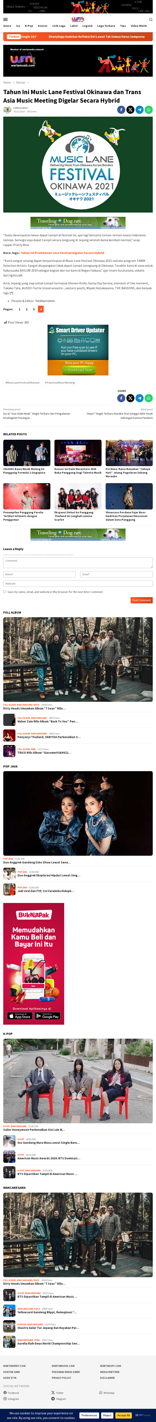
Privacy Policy (61, 1378)
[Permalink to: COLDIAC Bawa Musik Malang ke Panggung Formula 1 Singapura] (26, 453)
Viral (37, 1340)
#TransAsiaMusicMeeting (60, 382)
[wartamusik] (78, 19)
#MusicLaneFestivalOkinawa (22, 382)
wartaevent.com (14, 1366)
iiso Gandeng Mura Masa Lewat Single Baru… (48, 1143)
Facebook (13, 1393)
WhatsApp (109, 1393)
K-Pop (6, 1126)
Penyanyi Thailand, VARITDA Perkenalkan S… (49, 737)
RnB (33, 749)
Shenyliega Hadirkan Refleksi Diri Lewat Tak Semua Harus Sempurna (58, 37)
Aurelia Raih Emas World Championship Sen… (48, 1343)
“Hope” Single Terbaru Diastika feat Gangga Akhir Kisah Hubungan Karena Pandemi (119, 413)
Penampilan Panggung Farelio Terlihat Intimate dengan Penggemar (23, 516)
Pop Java (8, 858)
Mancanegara (24, 704)
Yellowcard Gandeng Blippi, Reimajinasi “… (47, 1312)
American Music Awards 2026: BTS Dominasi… (48, 1158)
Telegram (61, 1399)
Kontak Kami (11, 1372)
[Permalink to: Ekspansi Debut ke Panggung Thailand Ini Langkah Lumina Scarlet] (78, 496)
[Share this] (121, 110)
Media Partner (109, 1372)
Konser (21, 1324)
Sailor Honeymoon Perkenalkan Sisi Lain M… (34, 1130)
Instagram (13, 1399)
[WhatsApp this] (149, 110)
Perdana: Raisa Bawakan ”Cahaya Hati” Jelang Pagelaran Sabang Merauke (128, 472)
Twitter (59, 1393)
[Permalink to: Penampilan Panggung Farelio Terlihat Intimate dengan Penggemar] (26, 496)
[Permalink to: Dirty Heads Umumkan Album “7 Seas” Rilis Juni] (78, 659)
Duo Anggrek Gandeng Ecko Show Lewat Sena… (37, 862)
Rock (36, 704)
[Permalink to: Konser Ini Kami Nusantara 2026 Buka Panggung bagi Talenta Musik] (78, 453)
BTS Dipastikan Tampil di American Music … (47, 1174)
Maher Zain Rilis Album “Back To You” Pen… (47, 721)
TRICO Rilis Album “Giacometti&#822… (44, 753)
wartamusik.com (63, 1366)
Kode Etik (9, 1378)
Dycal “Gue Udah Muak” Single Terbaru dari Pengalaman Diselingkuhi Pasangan (36, 413)
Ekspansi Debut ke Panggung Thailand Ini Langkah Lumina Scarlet (73, 516)
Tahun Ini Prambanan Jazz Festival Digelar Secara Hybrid (62, 253)
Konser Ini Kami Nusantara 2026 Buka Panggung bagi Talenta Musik (78, 470)
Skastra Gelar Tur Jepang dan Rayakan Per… (48, 1328)
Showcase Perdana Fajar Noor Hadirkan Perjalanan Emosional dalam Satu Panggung (126, 516)
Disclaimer (107, 1378)
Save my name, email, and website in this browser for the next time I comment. (55, 592)
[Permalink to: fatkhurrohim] (7, 109)
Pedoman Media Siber (66, 1372)
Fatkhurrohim (45, 301)
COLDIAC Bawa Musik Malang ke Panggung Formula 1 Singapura (24, 470)
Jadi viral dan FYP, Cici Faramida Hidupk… (45, 891)
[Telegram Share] (139, 110)
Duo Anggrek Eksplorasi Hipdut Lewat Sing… (48, 875)
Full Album (9, 704)
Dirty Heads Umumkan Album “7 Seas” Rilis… (34, 708)
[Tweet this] (130, 110)
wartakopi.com (110, 1366)
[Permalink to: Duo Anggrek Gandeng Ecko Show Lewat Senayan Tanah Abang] (78, 813)
